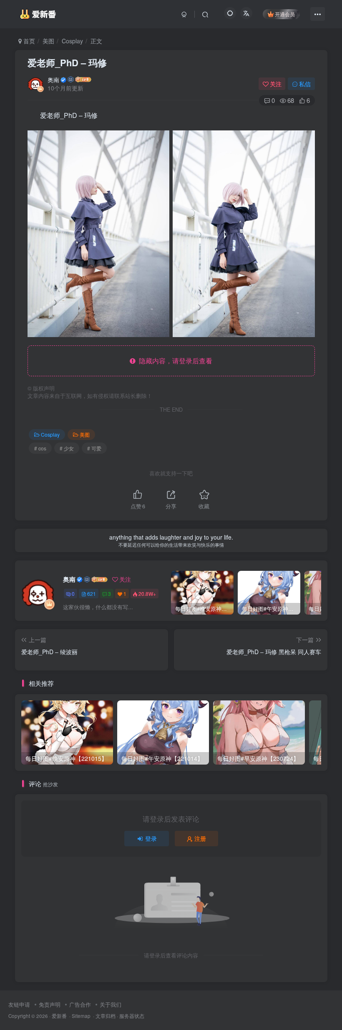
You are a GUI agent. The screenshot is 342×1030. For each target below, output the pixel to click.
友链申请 (19, 1004)
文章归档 (106, 1015)
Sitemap (81, 1015)
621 (91, 593)
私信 (305, 84)
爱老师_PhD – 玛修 (67, 62)
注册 (200, 838)
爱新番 (59, 1015)
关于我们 (110, 1004)
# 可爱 (94, 448)
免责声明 (49, 1004)
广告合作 (80, 1004)
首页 (28, 41)
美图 (48, 41)
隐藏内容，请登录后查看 (174, 360)
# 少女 (67, 448)
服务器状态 (131, 1015)
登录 (151, 838)
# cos (40, 448)
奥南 (53, 79)
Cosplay (72, 41)
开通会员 (285, 14)
